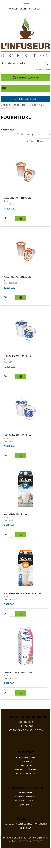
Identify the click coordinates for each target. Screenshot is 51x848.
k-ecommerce (36, 840)
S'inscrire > (25, 828)
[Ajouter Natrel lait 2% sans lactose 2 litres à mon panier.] (20, 614)
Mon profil (26, 804)
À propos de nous (25, 757)
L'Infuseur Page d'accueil (13, 104)
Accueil (26, 3)
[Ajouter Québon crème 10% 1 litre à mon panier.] (20, 693)
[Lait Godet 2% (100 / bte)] (25, 330)
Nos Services (25, 761)
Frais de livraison (25, 773)
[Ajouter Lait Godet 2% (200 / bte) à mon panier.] (20, 455)
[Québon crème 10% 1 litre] (25, 647)
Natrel (42, 104)
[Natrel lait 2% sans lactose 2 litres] (25, 567)
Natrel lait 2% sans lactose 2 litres (22, 593)
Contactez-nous (25, 765)
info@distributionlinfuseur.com (25, 730)
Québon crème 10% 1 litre (18, 672)
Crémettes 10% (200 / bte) (18, 277)
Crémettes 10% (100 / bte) (18, 197)
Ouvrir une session (22, 8)
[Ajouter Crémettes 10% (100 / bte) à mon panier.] (20, 218)
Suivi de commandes (25, 796)
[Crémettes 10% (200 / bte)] (25, 251)
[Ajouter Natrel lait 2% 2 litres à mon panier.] (20, 534)
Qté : (6, 218)
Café (3, 107)
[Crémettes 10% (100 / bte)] (25, 172)
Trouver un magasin (25, 769)
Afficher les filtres (25, 99)
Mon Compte (25, 792)
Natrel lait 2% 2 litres (15, 514)
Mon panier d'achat (25, 800)
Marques (31, 104)
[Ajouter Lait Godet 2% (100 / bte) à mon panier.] (20, 376)
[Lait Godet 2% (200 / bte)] (25, 409)
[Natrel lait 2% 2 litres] (25, 488)
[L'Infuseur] (25, 37)
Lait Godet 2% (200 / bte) (17, 435)
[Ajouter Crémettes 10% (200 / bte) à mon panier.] (20, 297)
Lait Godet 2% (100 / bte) (17, 356)
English (38, 8)
